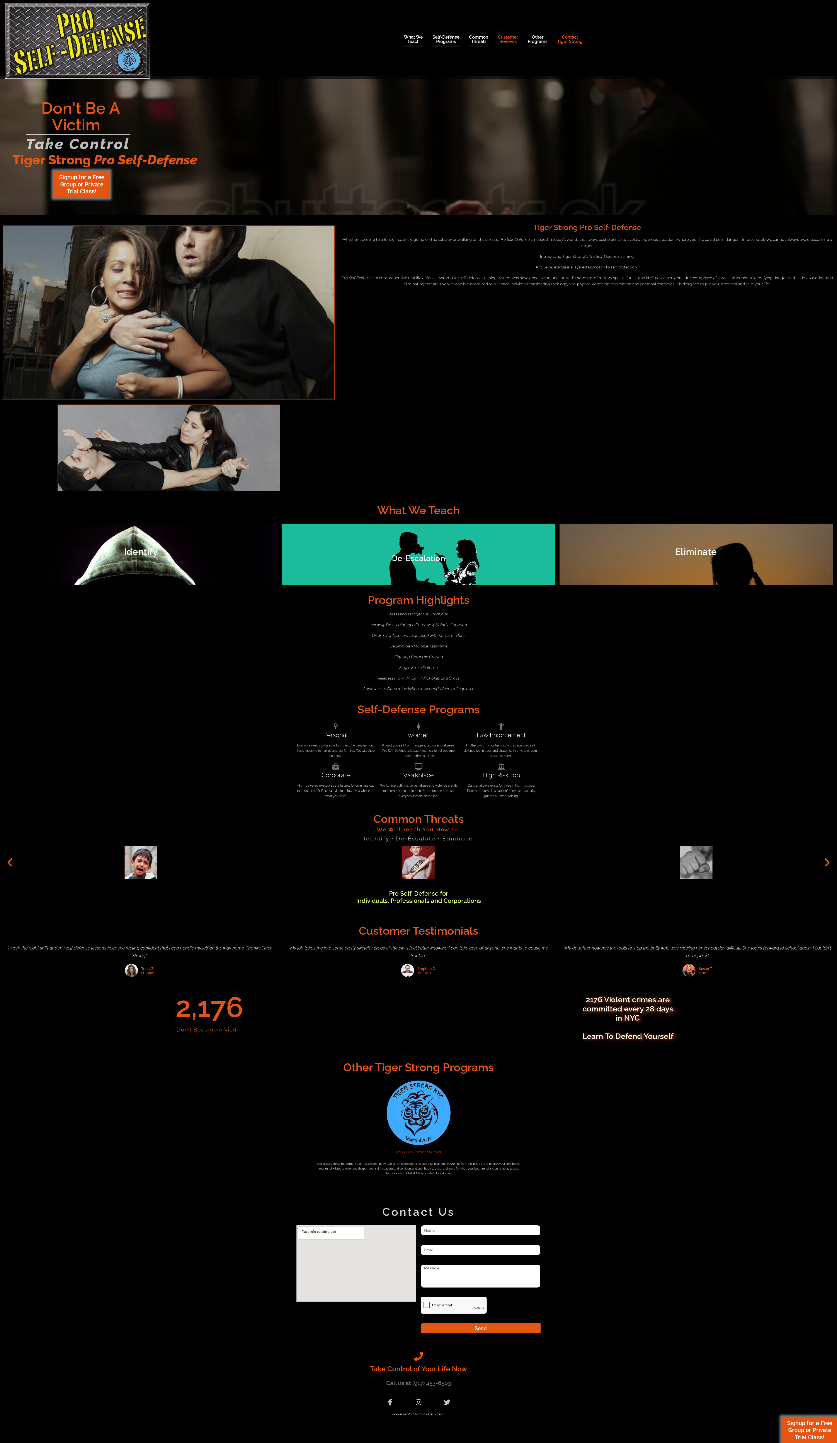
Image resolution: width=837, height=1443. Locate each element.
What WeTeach (413, 39)
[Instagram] (418, 1402)
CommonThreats (478, 39)
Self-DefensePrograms (445, 39)
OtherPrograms (538, 39)
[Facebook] (390, 1402)
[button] (9, 862)
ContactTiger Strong (570, 39)
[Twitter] (447, 1402)
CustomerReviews (508, 39)
